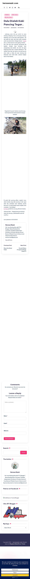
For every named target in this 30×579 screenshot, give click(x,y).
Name (6, 416)
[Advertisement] (15, 92)
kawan (24, 41)
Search (5, 448)
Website (6, 430)
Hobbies (7, 14)
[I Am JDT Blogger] (15, 512)
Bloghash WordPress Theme (17, 544)
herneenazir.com (10, 3)
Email (5, 423)
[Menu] (19, 7)
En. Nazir (6, 208)
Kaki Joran (15, 14)
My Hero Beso (8, 17)
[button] (8, 240)
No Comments (21, 27)
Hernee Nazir (10, 225)
